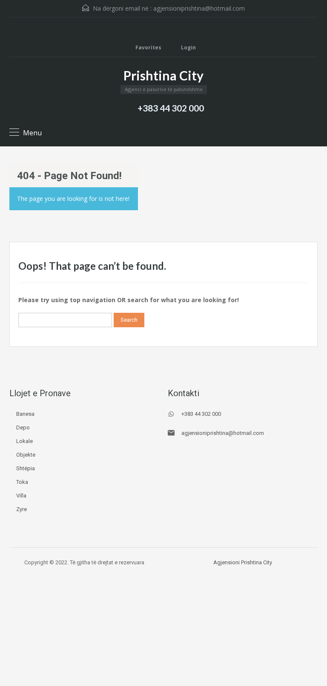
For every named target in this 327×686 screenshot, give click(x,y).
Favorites (148, 47)
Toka (22, 482)
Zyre (21, 509)
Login (188, 47)
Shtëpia (25, 468)
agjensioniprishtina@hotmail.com (199, 8)
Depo (23, 427)
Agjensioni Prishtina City (242, 562)
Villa (21, 495)
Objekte (25, 455)
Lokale (24, 441)
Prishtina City (163, 75)
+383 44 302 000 (171, 108)
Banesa (25, 414)
